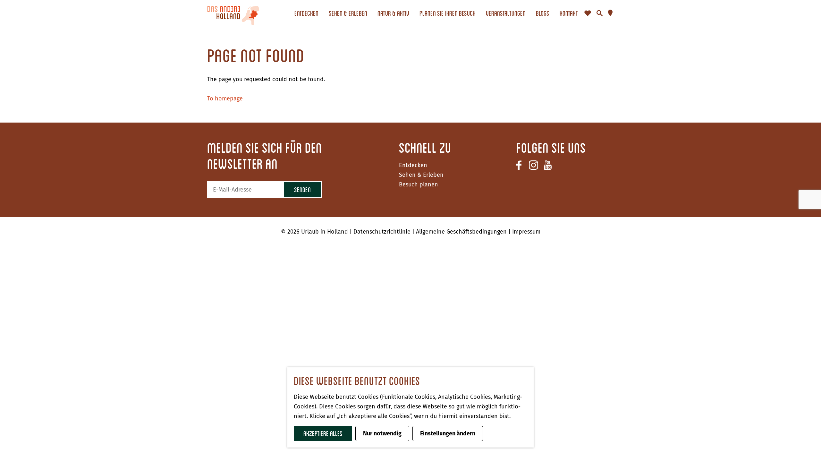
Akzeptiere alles (323, 433)
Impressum (526, 231)
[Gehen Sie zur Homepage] (233, 13)
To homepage (225, 98)
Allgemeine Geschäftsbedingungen (462, 231)
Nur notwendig (382, 433)
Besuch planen (418, 184)
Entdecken (413, 165)
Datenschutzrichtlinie (382, 231)
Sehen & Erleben (421, 174)
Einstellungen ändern (447, 433)
